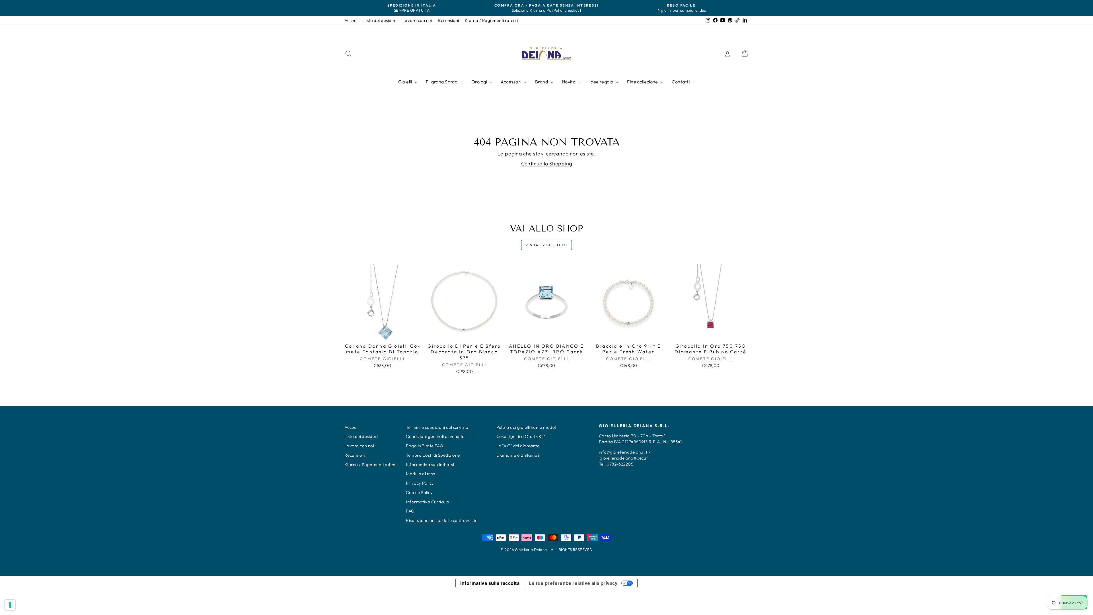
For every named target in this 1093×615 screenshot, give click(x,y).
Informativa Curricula (427, 502)
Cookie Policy (419, 492)
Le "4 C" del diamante (517, 445)
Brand (542, 82)
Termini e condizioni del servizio (437, 427)
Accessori (511, 82)
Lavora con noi (417, 20)
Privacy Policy (420, 483)
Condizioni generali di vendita (435, 436)
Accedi (351, 20)
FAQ (410, 511)
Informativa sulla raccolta (489, 583)
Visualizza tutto (546, 245)
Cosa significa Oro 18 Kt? (520, 436)
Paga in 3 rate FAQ (424, 445)
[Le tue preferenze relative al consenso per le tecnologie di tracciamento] (10, 605)
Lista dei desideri (380, 20)
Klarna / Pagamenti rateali (491, 20)
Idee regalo (601, 82)
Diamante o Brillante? (518, 455)
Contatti (681, 82)
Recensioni (448, 20)
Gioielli (405, 82)
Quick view (382, 334)
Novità (569, 82)
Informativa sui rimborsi (430, 464)
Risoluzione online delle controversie (442, 520)
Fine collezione (643, 82)
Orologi (479, 82)
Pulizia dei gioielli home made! (526, 427)
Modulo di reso (420, 473)
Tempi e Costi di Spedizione (433, 455)
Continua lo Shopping (546, 163)
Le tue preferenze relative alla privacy (573, 583)
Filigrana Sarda (442, 82)
